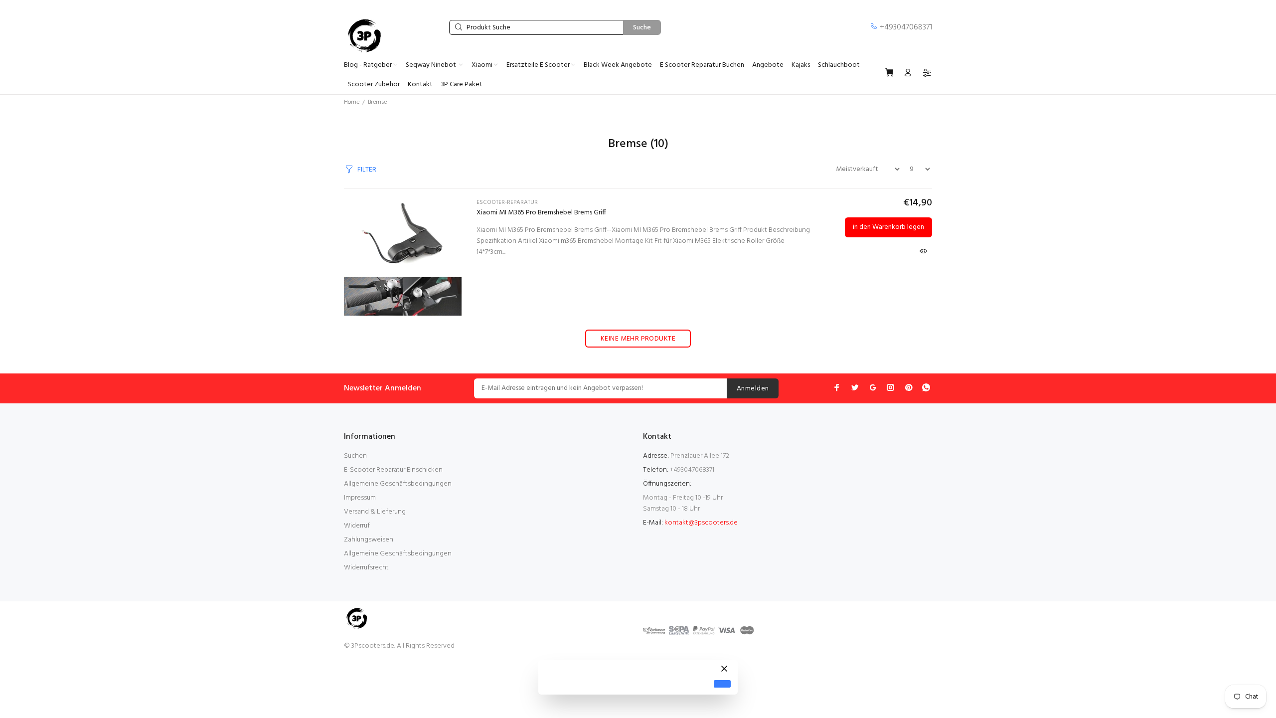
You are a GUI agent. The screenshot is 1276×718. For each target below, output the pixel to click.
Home (351, 102)
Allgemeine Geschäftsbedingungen (398, 484)
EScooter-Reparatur (507, 202)
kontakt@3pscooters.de (701, 523)
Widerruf (357, 526)
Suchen (355, 456)
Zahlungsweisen (368, 539)
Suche (642, 27)
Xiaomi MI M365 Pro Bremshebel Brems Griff (541, 212)
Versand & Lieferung (375, 512)
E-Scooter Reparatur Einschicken (393, 470)
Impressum (360, 498)
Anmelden (753, 388)
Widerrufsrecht (366, 567)
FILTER (366, 170)
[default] (722, 684)
